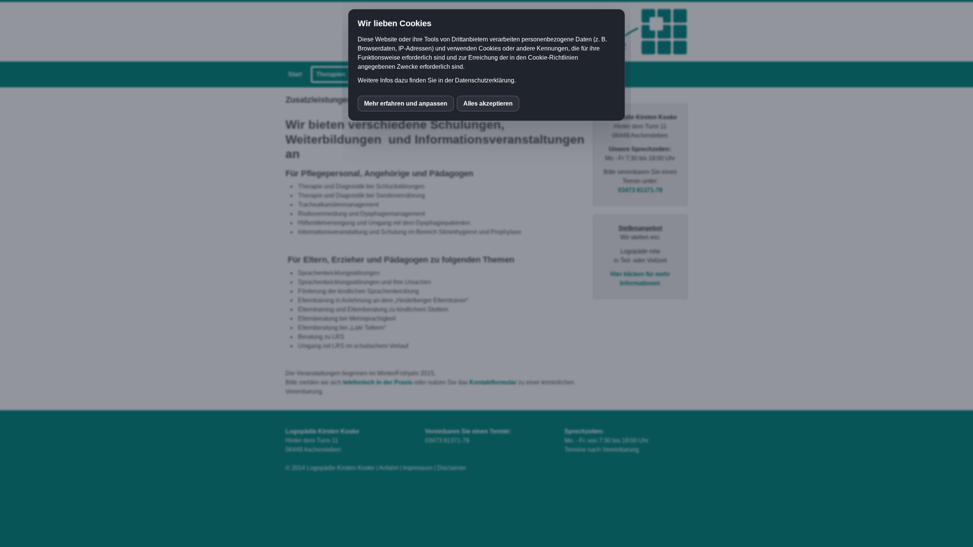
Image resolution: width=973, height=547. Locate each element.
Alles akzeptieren (488, 103)
